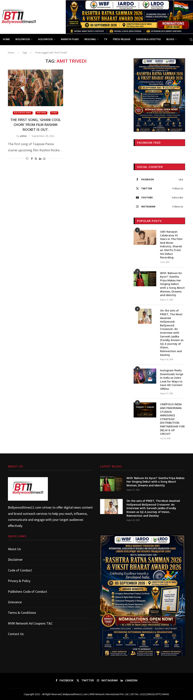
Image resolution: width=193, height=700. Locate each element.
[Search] (191, 39)
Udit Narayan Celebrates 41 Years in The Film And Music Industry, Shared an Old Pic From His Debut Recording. (171, 244)
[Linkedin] (189, 50)
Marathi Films (70, 39)
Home (6, 39)
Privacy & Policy (19, 581)
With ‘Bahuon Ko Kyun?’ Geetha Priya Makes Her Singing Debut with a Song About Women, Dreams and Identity (172, 284)
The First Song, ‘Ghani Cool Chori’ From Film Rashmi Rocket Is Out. (35, 125)
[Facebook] (177, 50)
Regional (90, 39)
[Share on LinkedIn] (40, 158)
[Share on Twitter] (35, 158)
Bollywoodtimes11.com (24, 507)
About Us (14, 549)
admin (23, 136)
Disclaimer (15, 559)
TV (105, 39)
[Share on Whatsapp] (44, 158)
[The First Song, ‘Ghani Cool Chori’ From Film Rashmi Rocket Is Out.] (35, 87)
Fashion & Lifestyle (148, 39)
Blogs (170, 39)
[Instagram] (185, 50)
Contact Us (16, 634)
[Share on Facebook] (32, 158)
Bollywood (22, 39)
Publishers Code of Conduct (27, 591)
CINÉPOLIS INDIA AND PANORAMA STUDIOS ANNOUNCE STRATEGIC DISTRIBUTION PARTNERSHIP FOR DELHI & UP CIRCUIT (172, 419)
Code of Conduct (20, 570)
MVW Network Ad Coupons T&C (30, 623)
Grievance (15, 602)
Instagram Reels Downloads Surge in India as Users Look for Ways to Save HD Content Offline (171, 379)
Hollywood (45, 39)
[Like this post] (27, 158)
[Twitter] (181, 50)
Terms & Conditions (22, 612)
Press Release (121, 39)
